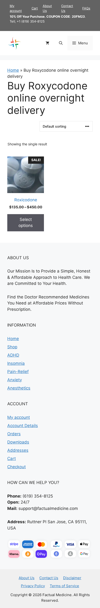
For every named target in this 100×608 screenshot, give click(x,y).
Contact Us (48, 578)
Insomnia (16, 363)
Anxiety (14, 379)
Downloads (18, 442)
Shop (12, 346)
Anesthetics (18, 388)
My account (18, 417)
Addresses (17, 450)
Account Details (22, 425)
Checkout (16, 466)
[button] (60, 43)
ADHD (13, 355)
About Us (26, 578)
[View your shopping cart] (47, 43)
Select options (25, 222)
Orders (14, 433)
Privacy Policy (33, 586)
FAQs (86, 8)
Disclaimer (72, 578)
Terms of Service (64, 586)
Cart (35, 8)
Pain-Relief (18, 371)
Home (13, 70)
